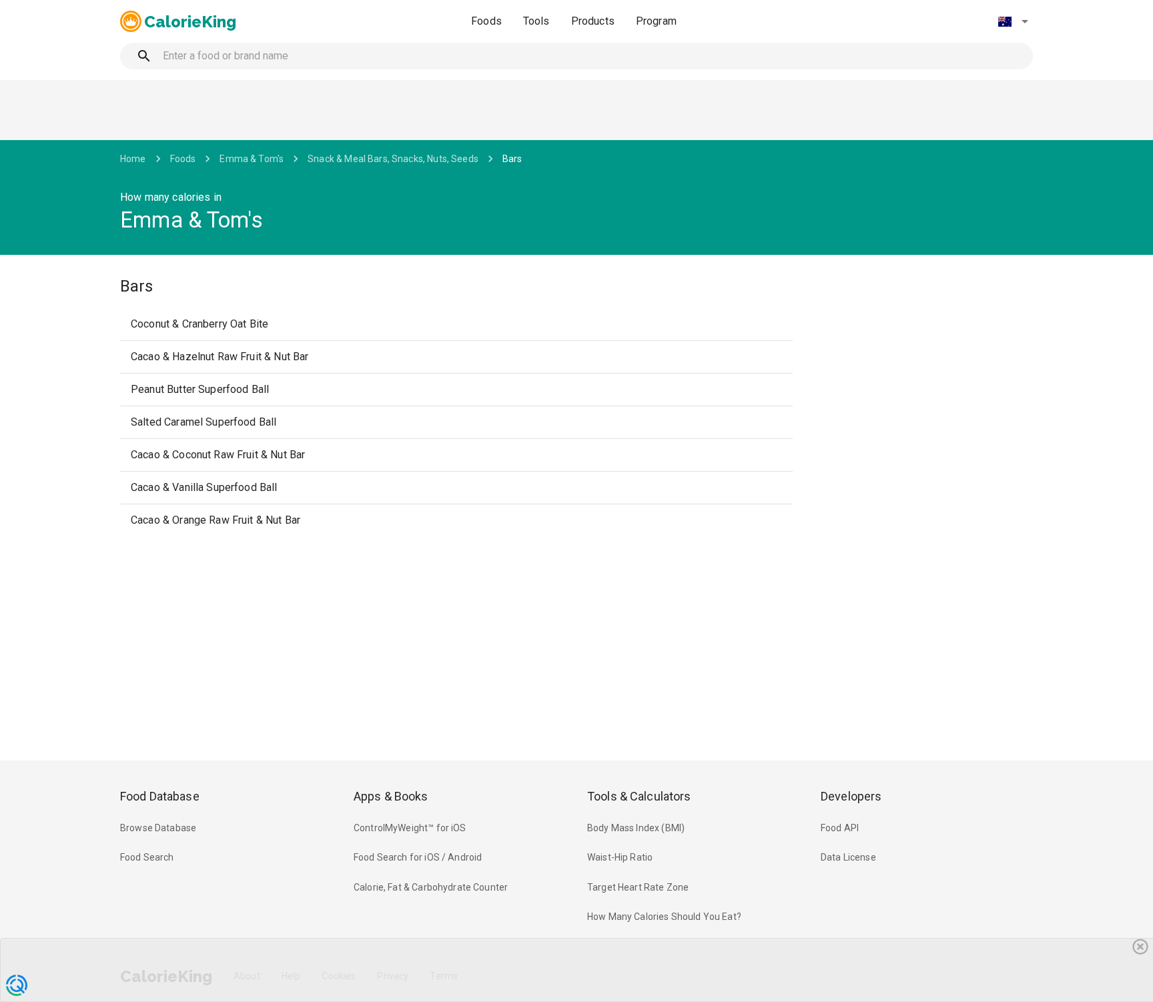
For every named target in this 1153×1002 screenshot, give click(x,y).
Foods (486, 21)
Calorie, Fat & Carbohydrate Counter (431, 887)
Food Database (160, 796)
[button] (1013, 21)
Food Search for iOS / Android (418, 857)
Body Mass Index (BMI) (636, 828)
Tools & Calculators (639, 796)
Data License (848, 857)
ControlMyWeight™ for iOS (410, 828)
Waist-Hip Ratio (620, 857)
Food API (840, 828)
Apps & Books (391, 796)
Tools (536, 21)
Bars (512, 158)
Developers (851, 796)
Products (593, 21)
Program (656, 21)
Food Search (147, 857)
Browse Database (158, 828)
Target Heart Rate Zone (638, 887)
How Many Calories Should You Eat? (664, 916)
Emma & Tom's (252, 158)
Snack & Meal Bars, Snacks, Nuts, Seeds (393, 158)
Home (133, 158)
